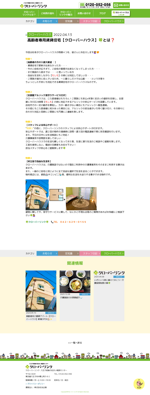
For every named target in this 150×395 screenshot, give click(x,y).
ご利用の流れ (47, 13)
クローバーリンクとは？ (29, 13)
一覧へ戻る (76, 342)
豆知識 (68, 21)
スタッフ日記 (90, 21)
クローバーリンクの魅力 (65, 13)
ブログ (102, 13)
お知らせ (47, 21)
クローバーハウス (112, 21)
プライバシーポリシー (36, 384)
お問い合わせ (84, 13)
